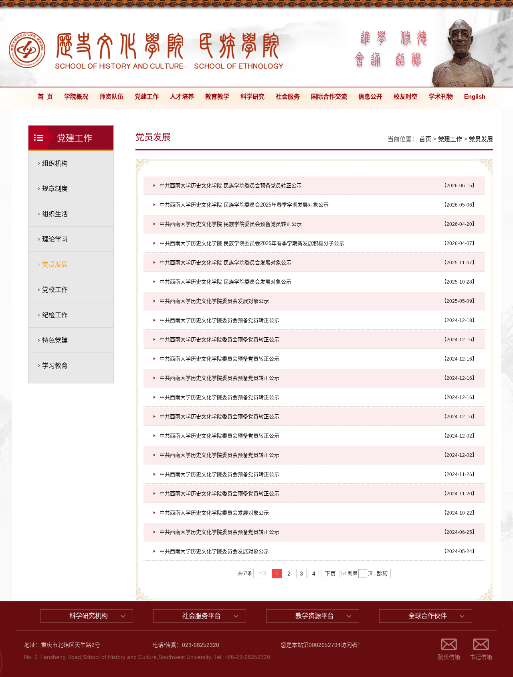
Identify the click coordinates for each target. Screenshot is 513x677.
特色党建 (55, 340)
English (474, 96)
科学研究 (252, 96)
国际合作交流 (329, 96)
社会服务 (288, 96)
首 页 (45, 96)
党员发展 (55, 264)
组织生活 (55, 214)
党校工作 (55, 289)
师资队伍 (111, 96)
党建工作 (147, 96)
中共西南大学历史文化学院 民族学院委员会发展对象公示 (225, 262)
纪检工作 (55, 315)
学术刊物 (441, 96)
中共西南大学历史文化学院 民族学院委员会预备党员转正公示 (231, 185)
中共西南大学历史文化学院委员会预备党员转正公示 (219, 320)
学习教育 (55, 365)
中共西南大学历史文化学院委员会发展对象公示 (214, 301)
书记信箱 (481, 657)
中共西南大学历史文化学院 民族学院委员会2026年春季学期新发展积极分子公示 (252, 243)
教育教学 (217, 96)
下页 (330, 573)
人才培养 (182, 96)
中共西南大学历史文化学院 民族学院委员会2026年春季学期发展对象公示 (244, 205)
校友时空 (406, 96)
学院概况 (76, 96)
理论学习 (55, 239)
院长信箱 (449, 657)
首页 (425, 139)
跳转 (382, 573)
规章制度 (55, 188)
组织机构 (55, 163)
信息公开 (370, 96)
